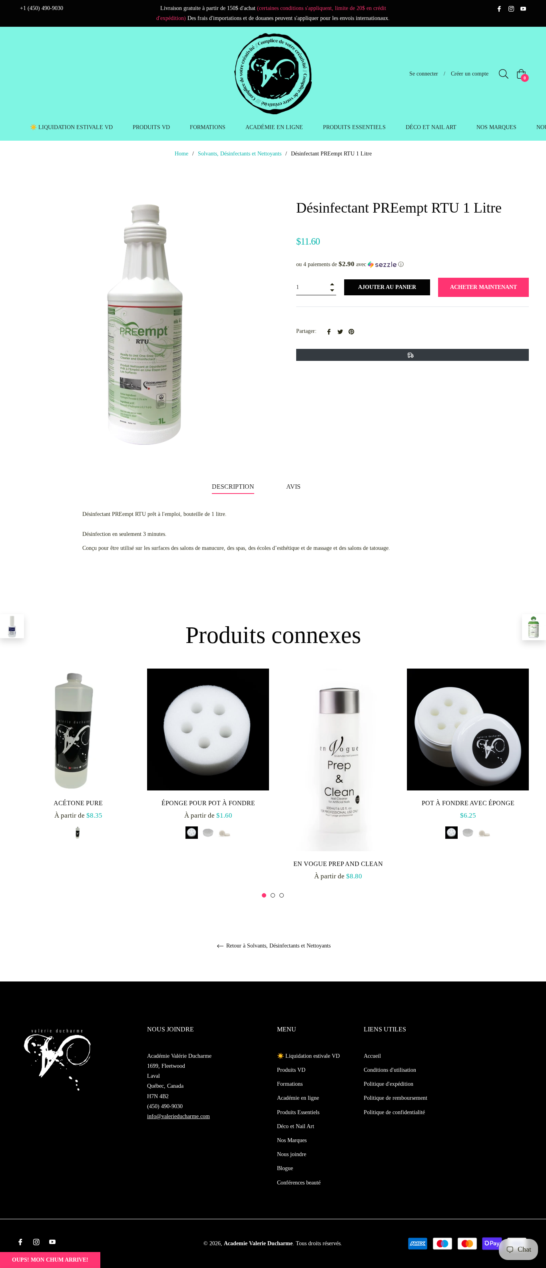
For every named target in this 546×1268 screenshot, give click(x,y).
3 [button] (281, 895)
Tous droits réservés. (319, 1243)
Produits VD (291, 1070)
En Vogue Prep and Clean (338, 863)
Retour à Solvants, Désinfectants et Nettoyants (278, 946)
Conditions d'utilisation (390, 1070)
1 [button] (264, 895)
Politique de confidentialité (394, 1112)
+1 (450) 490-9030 (41, 8)
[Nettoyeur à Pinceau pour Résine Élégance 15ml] (12, 626)
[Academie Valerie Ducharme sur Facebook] (499, 8)
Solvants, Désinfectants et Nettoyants (239, 154)
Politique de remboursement (395, 1098)
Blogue (285, 1168)
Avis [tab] (294, 486)
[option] (78, 762)
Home (181, 154)
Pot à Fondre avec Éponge (468, 803)
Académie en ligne (298, 1098)
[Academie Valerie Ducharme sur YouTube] (523, 8)
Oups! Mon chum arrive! (50, 1260)
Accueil (372, 1056)
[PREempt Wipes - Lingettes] (534, 627)
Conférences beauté (299, 1183)
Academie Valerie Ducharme (258, 1243)
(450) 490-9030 (165, 1106)
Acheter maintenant (483, 287)
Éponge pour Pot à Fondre (208, 803)
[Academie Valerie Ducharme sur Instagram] (511, 8)
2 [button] (273, 895)
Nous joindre (291, 1154)
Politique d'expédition (388, 1084)
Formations (290, 1084)
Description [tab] (233, 486)
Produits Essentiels (298, 1112)
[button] (412, 264)
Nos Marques (292, 1140)
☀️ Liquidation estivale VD (308, 1056)
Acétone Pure (78, 803)
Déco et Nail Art (295, 1126)
